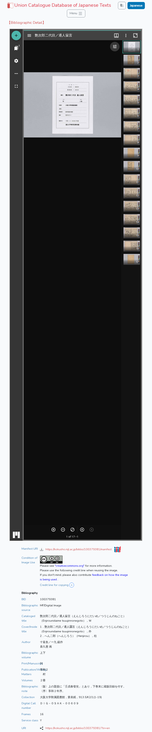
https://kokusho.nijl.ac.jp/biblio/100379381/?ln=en (78, 728)
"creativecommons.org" (69, 566)
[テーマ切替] (122, 5)
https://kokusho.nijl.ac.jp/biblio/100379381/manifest (79, 549)
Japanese (136, 5)
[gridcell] (58, 5)
